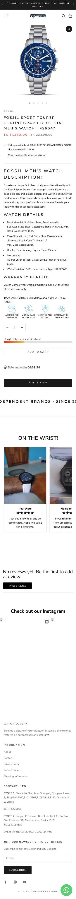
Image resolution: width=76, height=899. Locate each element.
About (7, 752)
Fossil (9, 111)
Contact (8, 758)
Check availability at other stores (26, 155)
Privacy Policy (11, 764)
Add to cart (38, 352)
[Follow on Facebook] (5, 882)
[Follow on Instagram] (15, 882)
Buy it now (38, 382)
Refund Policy (12, 770)
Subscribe (17, 870)
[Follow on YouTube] (25, 882)
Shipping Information (16, 776)
